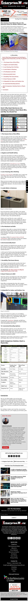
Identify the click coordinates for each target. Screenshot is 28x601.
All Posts (5, 447)
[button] (9, 456)
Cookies (18, 595)
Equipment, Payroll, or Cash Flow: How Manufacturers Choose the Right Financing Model (19, 485)
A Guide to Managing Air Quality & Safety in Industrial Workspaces (19, 470)
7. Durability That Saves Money (10, 76)
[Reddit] (27, 191)
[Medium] (27, 186)
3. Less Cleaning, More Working (10, 67)
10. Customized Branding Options (11, 83)
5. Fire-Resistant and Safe (9, 71)
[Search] (1, 8)
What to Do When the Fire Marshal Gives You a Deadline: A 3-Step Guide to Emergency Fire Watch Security (18, 500)
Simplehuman (11, 320)
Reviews (18, 6)
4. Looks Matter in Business (10, 69)
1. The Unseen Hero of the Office (11, 62)
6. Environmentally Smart (9, 74)
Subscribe (23, 6)
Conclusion (5, 89)
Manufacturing (4, 19)
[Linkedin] (27, 181)
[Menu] (27, 8)
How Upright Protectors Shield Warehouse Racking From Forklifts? (18, 477)
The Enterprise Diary (12, 6)
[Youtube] (27, 189)
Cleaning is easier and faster (7, 174)
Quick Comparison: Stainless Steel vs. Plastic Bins (14, 86)
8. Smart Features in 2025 (9, 78)
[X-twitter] (27, 184)
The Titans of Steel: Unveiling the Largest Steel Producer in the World (12, 270)
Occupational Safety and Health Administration (12, 237)
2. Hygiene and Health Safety (10, 64)
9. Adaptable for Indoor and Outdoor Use (13, 81)
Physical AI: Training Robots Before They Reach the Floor (19, 493)
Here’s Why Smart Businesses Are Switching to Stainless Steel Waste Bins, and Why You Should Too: (14, 59)
